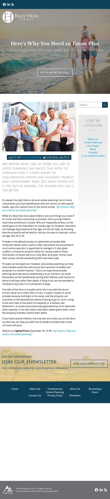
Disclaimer (75, 395)
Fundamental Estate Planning (55, 390)
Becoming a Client (95, 390)
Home (15, 388)
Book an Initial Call (55, 72)
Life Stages (93, 145)
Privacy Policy (55, 395)
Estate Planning (32, 157)
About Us (75, 388)
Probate (93, 152)
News (93, 149)
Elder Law (93, 139)
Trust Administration (93, 155)
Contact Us (35, 395)
